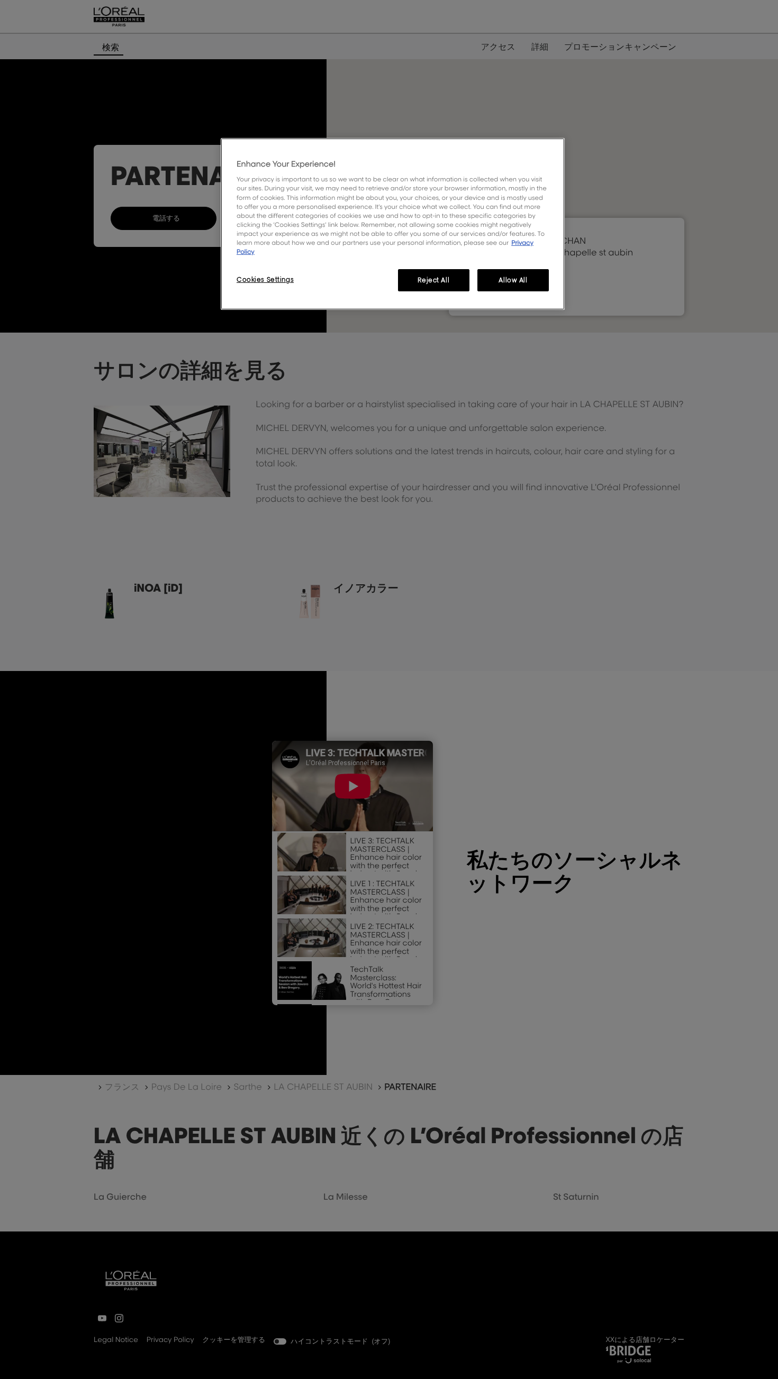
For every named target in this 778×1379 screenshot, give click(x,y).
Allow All (513, 280)
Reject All (433, 280)
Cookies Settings (265, 279)
